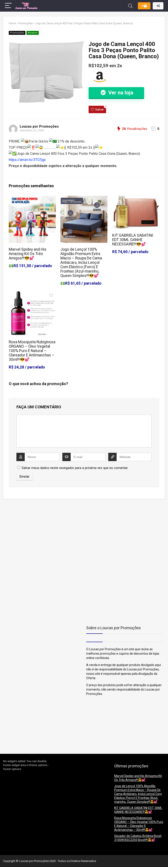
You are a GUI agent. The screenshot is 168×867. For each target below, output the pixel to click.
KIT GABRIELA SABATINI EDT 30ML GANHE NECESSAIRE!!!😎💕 (132, 239)
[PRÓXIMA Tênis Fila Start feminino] (163, 856)
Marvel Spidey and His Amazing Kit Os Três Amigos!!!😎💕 (27, 253)
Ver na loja (120, 93)
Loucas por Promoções (39, 126)
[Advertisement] (30, 533)
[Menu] (8, 6)
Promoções (26, 23)
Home (12, 23)
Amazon (32, 32)
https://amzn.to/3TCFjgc (27, 160)
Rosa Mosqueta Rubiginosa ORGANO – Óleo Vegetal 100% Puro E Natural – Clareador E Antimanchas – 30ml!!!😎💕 (32, 351)
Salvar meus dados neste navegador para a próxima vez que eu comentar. (75, 468)
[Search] (130, 6)
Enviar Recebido (144, 5)
